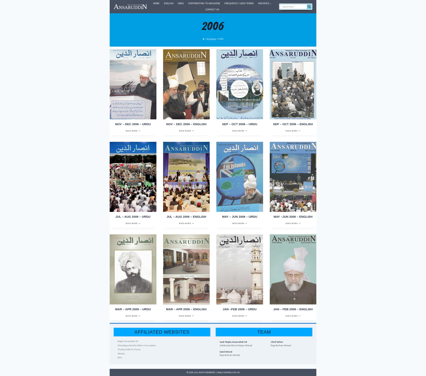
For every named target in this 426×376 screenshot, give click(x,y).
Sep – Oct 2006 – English (293, 124)
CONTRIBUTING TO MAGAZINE (204, 3)
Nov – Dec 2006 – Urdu (133, 124)
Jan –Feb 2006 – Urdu (240, 309)
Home (156, 3)
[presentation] (133, 84)
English (168, 3)
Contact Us (212, 9)
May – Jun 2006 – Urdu (239, 216)
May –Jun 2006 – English (293, 216)
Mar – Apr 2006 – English (186, 309)
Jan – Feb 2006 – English (293, 309)
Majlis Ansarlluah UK (228, 372)
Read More (133, 130)
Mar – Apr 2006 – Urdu (133, 309)
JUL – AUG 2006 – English (186, 216)
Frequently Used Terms (239, 3)
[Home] (204, 38)
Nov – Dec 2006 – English (186, 124)
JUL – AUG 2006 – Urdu (132, 216)
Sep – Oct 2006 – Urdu (239, 124)
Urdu (181, 3)
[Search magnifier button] (309, 6)
